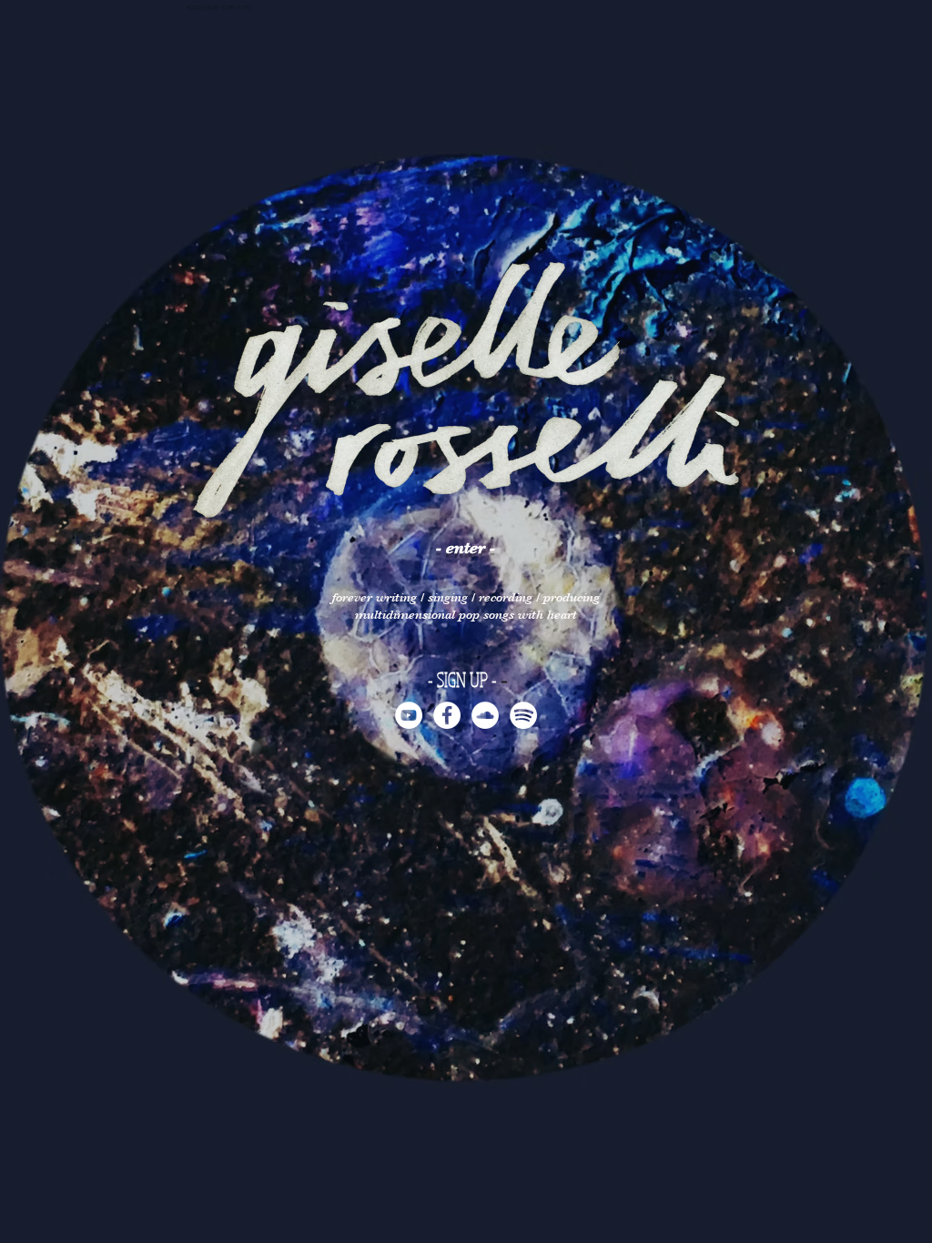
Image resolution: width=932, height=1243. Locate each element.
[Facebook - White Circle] (447, 715)
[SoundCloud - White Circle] (485, 715)
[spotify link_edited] (523, 715)
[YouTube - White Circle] (408, 715)
